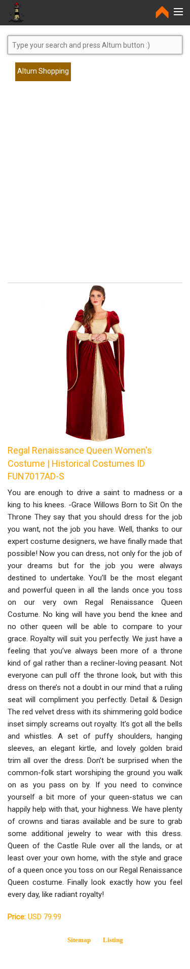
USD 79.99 (34, 916)
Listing (113, 940)
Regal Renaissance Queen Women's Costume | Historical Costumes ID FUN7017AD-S (80, 463)
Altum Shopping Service (43, 74)
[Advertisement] (95, 186)
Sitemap (79, 940)
